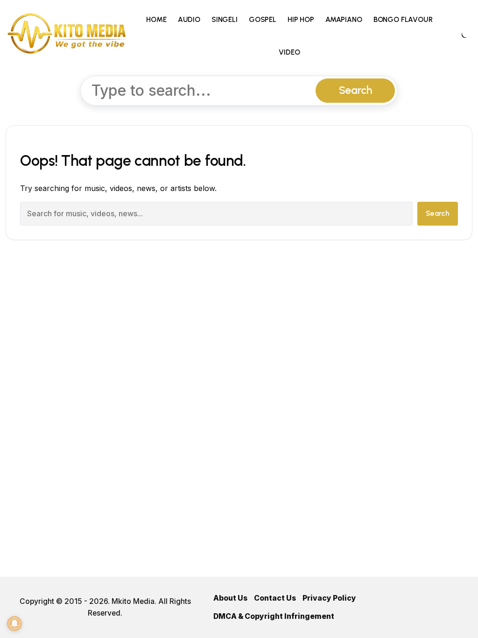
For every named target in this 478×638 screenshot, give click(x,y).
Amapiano (343, 19)
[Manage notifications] (14, 623)
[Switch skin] (463, 36)
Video (289, 52)
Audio (189, 19)
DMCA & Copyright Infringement (273, 616)
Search (355, 90)
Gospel (262, 19)
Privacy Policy (329, 598)
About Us (230, 598)
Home (156, 19)
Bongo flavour (403, 19)
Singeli (224, 19)
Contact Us (275, 598)
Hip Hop (301, 19)
